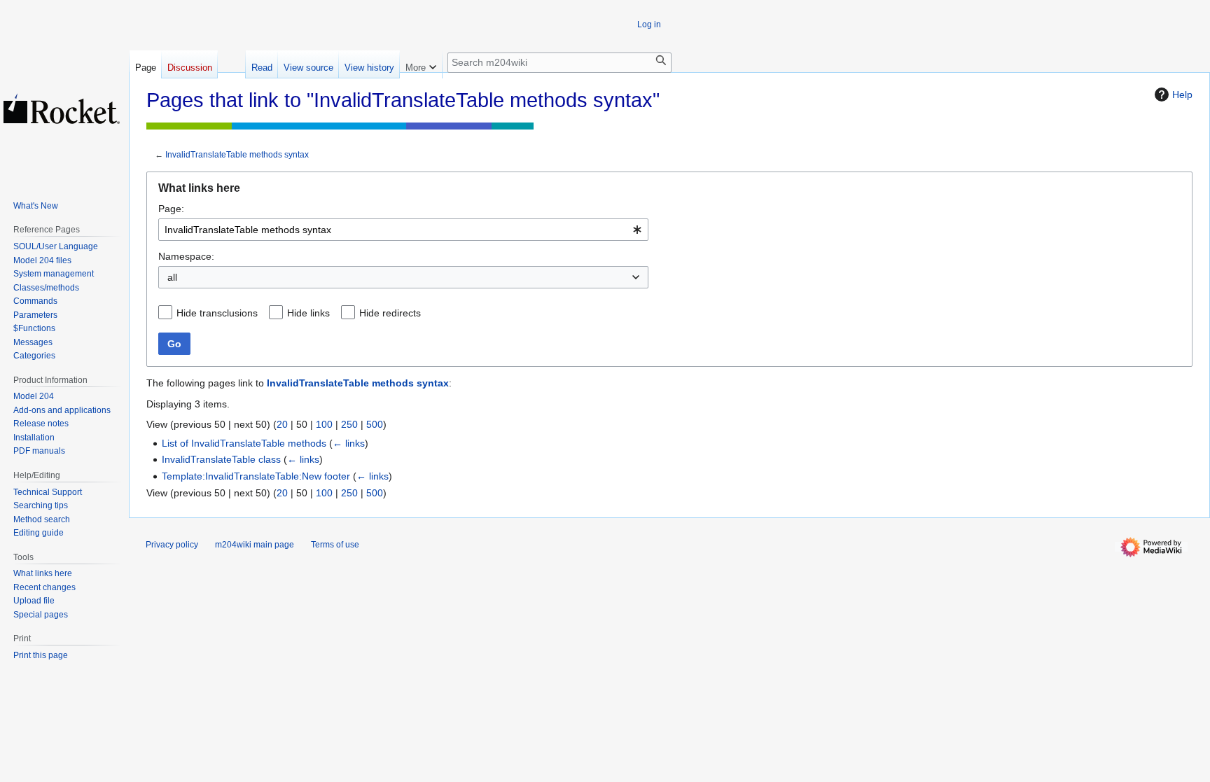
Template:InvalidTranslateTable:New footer (256, 476)
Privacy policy (172, 545)
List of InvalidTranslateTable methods (244, 443)
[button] (421, 64)
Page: (171, 208)
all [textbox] (172, 277)
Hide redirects (390, 313)
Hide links (308, 313)
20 (282, 424)
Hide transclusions (217, 313)
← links (349, 443)
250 (349, 424)
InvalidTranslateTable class (221, 459)
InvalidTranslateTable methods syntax (237, 154)
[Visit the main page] (61, 108)
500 (374, 424)
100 (324, 424)
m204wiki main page (254, 545)
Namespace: (186, 256)
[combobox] (403, 229)
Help (1182, 94)
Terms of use (335, 545)
